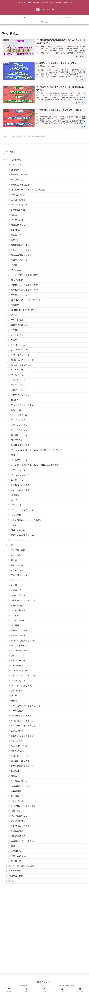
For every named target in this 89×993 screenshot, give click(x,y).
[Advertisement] (19, 928)
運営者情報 (23, 986)
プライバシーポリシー (66, 986)
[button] (82, 568)
